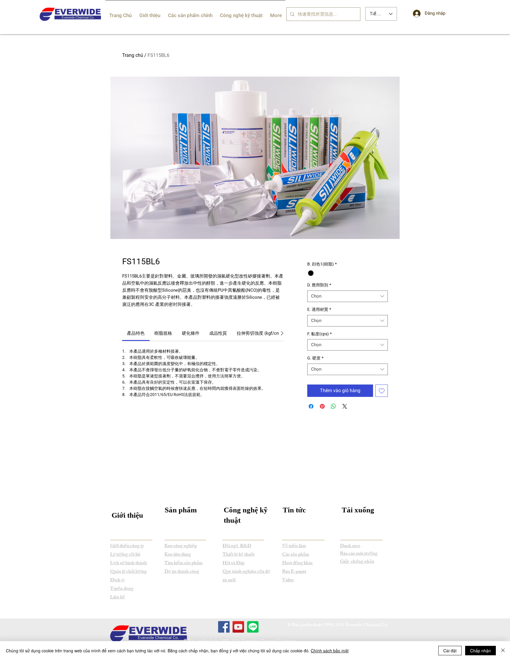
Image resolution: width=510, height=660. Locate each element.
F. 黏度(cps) (319, 333)
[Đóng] (502, 650)
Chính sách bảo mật (330, 651)
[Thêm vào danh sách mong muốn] (381, 391)
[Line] (253, 627)
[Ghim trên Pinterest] (322, 406)
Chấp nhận (480, 651)
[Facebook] (224, 627)
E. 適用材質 (319, 309)
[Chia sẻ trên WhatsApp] (333, 406)
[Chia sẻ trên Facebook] (311, 406)
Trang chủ (132, 55)
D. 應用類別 (319, 285)
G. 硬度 (315, 358)
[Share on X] (344, 406)
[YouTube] (238, 627)
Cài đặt (450, 651)
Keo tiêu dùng (177, 555)
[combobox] (347, 296)
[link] (136, 333)
